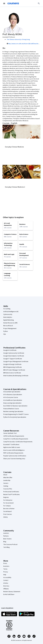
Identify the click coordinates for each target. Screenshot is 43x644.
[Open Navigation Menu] (4, 3)
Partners (6, 536)
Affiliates (6, 589)
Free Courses (7, 514)
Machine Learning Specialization (13, 411)
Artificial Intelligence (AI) (10, 312)
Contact (5, 580)
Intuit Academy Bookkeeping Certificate (15, 376)
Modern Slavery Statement (11, 592)
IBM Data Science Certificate (12, 373)
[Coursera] (13, 3)
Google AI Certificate (9, 350)
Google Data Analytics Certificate (13, 356)
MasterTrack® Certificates (11, 494)
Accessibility (7, 577)
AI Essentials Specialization (11, 392)
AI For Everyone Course (10, 397)
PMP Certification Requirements (13, 453)
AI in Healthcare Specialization (12, 400)
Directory (6, 586)
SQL (4, 334)
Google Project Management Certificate (15, 362)
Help (4, 575)
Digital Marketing (8, 320)
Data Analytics (7, 317)
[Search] (38, 3)
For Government (8, 503)
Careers (5, 483)
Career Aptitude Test (10, 433)
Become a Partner (9, 509)
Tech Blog (6, 547)
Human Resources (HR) (10, 323)
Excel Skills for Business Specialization (15, 406)
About (5, 475)
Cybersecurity (7, 314)
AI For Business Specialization (12, 395)
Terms (5, 569)
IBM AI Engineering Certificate (12, 367)
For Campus (7, 506)
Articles (5, 583)
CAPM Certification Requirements (13, 436)
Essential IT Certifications (11, 445)
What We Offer (7, 478)
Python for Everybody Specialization (14, 417)
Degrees (6, 497)
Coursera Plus (7, 489)
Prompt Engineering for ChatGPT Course (16, 414)
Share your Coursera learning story (14, 459)
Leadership (6, 480)
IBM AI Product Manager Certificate (14, 370)
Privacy (5, 572)
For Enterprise (7, 500)
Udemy (5, 517)
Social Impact (7, 511)
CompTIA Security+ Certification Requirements (17, 442)
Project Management (9, 328)
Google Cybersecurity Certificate (13, 353)
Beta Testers (7, 539)
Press (5, 563)
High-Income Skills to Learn (11, 447)
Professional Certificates (11, 492)
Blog (4, 542)
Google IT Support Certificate (12, 359)
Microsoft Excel (8, 326)
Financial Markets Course (11, 409)
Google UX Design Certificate (12, 364)
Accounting (6, 309)
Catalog (5, 486)
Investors (6, 566)
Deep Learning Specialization (12, 403)
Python (5, 331)
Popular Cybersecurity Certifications (14, 456)
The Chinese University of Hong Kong (18, 39)
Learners (6, 533)
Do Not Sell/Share (8, 594)
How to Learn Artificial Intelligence (14, 450)
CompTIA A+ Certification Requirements (15, 439)
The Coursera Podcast (10, 544)
